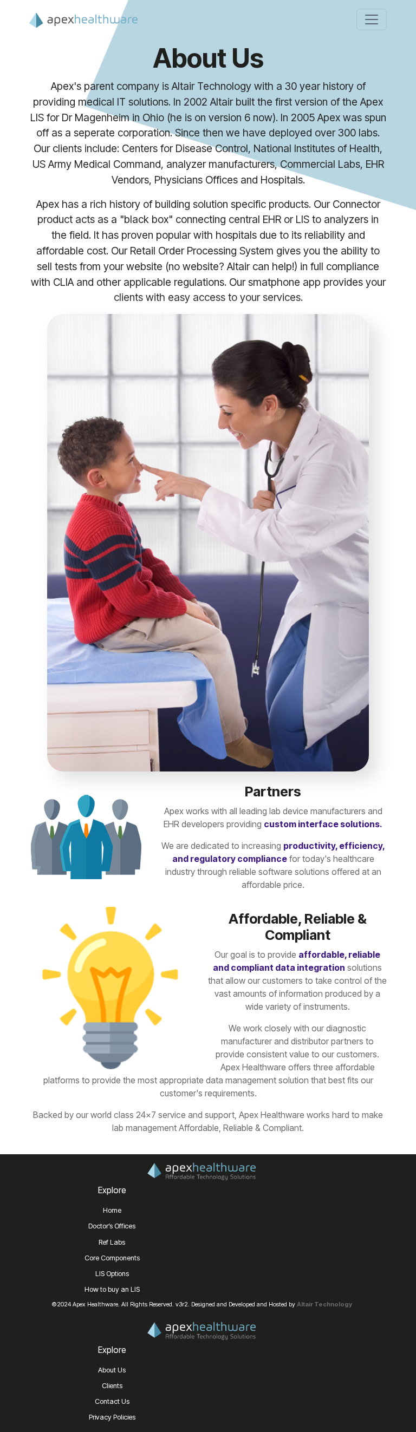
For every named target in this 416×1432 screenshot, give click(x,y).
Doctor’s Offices (111, 1226)
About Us (112, 1370)
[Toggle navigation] (371, 19)
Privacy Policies (112, 1417)
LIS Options (112, 1274)
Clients (112, 1386)
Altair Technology (324, 1304)
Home (112, 1210)
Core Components (112, 1258)
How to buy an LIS (112, 1289)
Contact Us (112, 1401)
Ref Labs (112, 1242)
